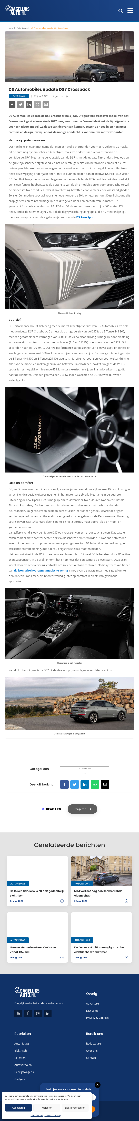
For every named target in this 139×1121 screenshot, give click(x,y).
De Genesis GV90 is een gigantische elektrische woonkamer (99, 950)
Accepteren (18, 1107)
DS (85, 773)
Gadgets (19, 1079)
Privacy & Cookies (97, 1018)
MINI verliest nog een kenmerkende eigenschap (98, 893)
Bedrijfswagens (24, 1072)
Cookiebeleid (37, 1115)
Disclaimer (93, 1010)
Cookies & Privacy (53, 1115)
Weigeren (47, 1107)
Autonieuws (22, 28)
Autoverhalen (23, 1065)
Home (10, 28)
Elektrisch (20, 1051)
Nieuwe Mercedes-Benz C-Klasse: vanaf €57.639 (33, 950)
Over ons (92, 1051)
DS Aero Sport (85, 217)
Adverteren (93, 1003)
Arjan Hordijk (60, 96)
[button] (121, 11)
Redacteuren (94, 1043)
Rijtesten (20, 1058)
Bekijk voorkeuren (75, 1107)
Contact (91, 1058)
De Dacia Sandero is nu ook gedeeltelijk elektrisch (37, 893)
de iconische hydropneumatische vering (41, 570)
